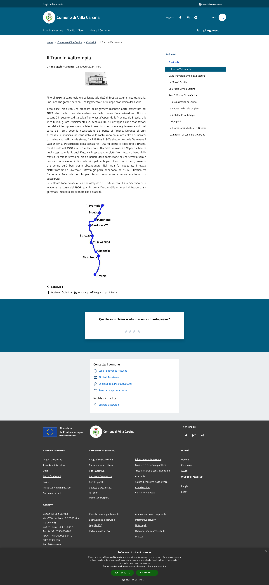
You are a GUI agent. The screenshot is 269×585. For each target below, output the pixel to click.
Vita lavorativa (96, 471)
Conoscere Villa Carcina (69, 42)
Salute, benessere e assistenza (151, 482)
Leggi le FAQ (95, 525)
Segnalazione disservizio (102, 520)
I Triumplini (175, 121)
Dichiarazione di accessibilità (150, 531)
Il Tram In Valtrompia (180, 69)
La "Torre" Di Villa (178, 82)
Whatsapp (83, 292)
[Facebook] (179, 17)
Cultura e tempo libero (101, 465)
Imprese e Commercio (100, 476)
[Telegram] (194, 17)
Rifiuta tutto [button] (147, 572)
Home (50, 42)
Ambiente (140, 476)
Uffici (45, 471)
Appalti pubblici (97, 482)
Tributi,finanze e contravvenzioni (152, 470)
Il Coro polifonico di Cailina (183, 102)
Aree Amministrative (54, 465)
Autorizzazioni (142, 487)
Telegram (98, 292)
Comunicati (187, 465)
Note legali (140, 525)
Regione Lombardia (53, 4)
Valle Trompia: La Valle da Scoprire (187, 75)
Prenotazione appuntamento (104, 514)
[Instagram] (187, 17)
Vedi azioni (171, 54)
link (164, 566)
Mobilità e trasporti (99, 497)
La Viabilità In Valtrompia (182, 115)
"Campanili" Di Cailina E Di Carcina (187, 134)
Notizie (185, 459)
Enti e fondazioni (52, 476)
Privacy (139, 536)
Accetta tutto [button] (122, 572)
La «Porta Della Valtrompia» (184, 108)
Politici (46, 482)
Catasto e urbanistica (100, 487)
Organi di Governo (52, 459)
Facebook (55, 292)
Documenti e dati (52, 493)
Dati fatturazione (52, 544)
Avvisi (184, 471)
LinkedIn (112, 292)
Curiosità (91, 42)
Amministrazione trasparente (150, 514)
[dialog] (134, 566)
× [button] (265, 551)
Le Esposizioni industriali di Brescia (187, 128)
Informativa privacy (145, 520)
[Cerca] (222, 17)
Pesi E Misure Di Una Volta (183, 95)
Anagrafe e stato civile (101, 459)
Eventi (184, 492)
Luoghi (184, 486)
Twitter (69, 292)
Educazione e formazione (148, 459)
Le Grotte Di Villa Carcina (182, 89)
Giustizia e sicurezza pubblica (150, 465)
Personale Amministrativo (57, 487)
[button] (134, 579)
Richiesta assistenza (100, 531)
